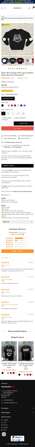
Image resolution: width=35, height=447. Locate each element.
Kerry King (4, 158)
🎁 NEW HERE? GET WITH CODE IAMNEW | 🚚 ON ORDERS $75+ (17, 1)
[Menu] (1, 8)
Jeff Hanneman (27, 156)
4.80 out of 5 (22, 232)
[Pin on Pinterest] (17, 68)
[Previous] (4, 39)
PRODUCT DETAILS (8, 166)
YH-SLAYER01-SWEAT (8, 98)
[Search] (5, 8)
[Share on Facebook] (12, 68)
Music (19, 151)
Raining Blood (21, 158)
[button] (32, 8)
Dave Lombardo (18, 156)
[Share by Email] (26, 68)
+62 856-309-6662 (8, 400)
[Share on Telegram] (21, 68)
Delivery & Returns (20, 118)
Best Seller (14, 151)
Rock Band (4, 159)
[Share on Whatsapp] (23, 68)
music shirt (14, 158)
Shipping (3, 87)
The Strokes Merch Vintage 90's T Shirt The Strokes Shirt (26, 365)
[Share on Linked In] (19, 68)
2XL (23, 113)
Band (9, 151)
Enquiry (5, 120)
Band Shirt (10, 156)
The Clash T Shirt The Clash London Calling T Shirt (9, 364)
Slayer (30, 151)
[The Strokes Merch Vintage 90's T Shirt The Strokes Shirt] (26, 351)
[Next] (30, 39)
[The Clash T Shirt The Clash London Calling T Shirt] (9, 351)
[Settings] (29, 8)
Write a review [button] (17, 251)
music (9, 158)
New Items (25, 151)
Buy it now (17, 128)
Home (2, 16)
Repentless (29, 158)
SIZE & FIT (6, 222)
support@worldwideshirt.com (10, 403)
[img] (5, 263)
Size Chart (10, 109)
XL (18, 113)
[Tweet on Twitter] (14, 68)
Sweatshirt (4, 153)
